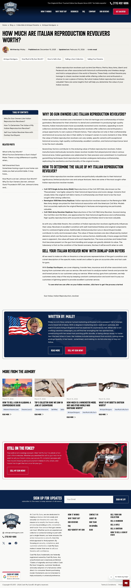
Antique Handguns (11, 59)
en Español (93, 526)
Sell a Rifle (115, 524)
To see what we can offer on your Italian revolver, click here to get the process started (85, 285)
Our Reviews (104, 11)
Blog (91, 529)
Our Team (93, 522)
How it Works (73, 514)
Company (92, 11)
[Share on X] (3, 543)
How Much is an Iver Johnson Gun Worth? (19, 179)
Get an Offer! (121, 11)
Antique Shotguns (74, 412)
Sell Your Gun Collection (116, 515)
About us (92, 518)
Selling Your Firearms (95, 59)
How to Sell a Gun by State (119, 533)
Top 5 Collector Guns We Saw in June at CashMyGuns (49, 404)
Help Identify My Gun (76, 529)
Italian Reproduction (62, 296)
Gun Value (48, 296)
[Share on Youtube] (10, 543)
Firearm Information (42, 409)
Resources (74, 11)
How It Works (46, 11)
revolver (75, 296)
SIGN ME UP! (121, 499)
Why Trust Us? (61, 11)
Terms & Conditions (108, 585)
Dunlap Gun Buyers (55, 267)
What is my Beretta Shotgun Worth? (111, 404)
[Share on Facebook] (16, 543)
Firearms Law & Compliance (30, 409)
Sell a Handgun (117, 521)
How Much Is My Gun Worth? (32, 59)
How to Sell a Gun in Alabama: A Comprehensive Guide (16, 404)
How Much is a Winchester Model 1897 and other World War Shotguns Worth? (81, 405)
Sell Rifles (54, 409)
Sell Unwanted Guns (11, 165)
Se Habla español (99, 3)
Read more (6, 414)
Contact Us (93, 514)
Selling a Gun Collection (74, 59)
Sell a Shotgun (116, 528)
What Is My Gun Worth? (12, 152)
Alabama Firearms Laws (11, 409)
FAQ (83, 11)
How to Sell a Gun (54, 59)
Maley (22, 50)
